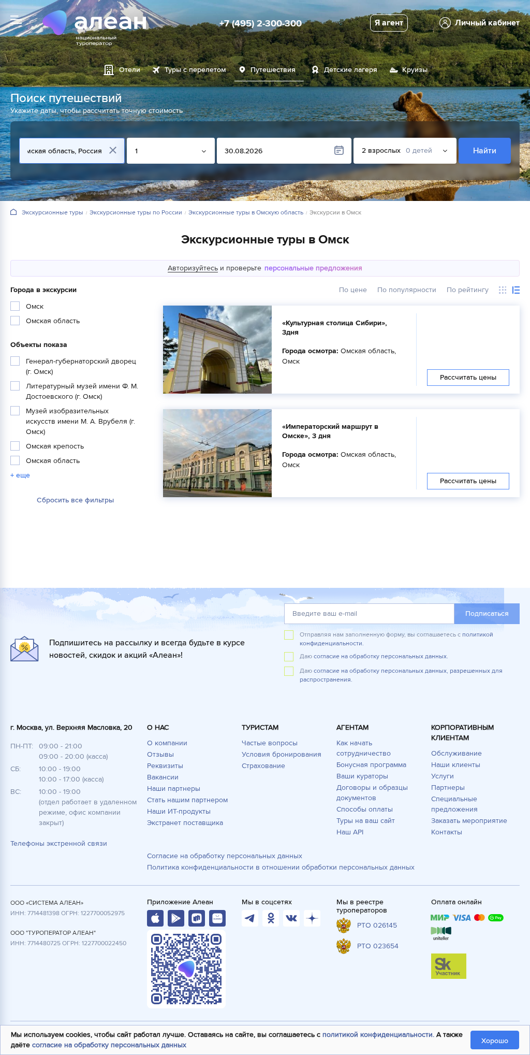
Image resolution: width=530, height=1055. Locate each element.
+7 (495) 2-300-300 (260, 23)
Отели (129, 69)
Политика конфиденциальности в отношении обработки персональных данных (281, 867)
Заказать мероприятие (469, 820)
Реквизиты (165, 765)
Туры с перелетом (195, 69)
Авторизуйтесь (193, 268)
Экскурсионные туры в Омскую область (245, 213)
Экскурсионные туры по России (136, 213)
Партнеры (448, 787)
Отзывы (160, 754)
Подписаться (487, 613)
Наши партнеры (173, 788)
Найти (484, 151)
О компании (167, 743)
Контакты (446, 832)
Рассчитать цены (468, 377)
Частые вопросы (270, 743)
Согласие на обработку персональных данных (224, 855)
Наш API (349, 832)
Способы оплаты (364, 809)
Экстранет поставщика (185, 822)
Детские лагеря (350, 69)
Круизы (415, 69)
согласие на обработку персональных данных (109, 1044)
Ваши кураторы (362, 776)
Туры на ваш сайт (365, 820)
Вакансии (163, 777)
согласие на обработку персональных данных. (381, 656)
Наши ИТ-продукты (179, 811)
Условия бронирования (281, 754)
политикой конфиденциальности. (378, 1034)
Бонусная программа (371, 764)
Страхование (263, 765)
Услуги (442, 776)
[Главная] (13, 212)
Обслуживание (456, 753)
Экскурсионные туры (52, 213)
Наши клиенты (455, 764)
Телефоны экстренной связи (58, 843)
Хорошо (494, 1040)
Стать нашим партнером (187, 800)
